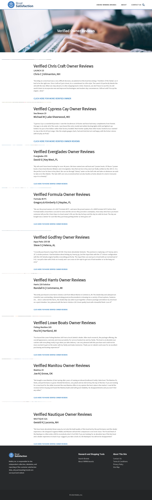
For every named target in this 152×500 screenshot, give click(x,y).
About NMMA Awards (86, 461)
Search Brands (83, 458)
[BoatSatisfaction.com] (24, 455)
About (124, 5)
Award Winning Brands (106, 5)
